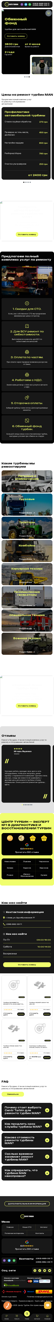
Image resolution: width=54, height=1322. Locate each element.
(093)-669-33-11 (41, 3)
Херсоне (44, 868)
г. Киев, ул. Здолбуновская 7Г (20, 918)
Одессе (27, 868)
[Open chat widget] (47, 1305)
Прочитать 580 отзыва (27, 852)
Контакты (40, 1233)
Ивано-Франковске (27, 875)
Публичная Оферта (9, 1301)
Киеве (10, 868)
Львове (27, 861)
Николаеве (10, 861)
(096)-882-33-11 (41, 5)
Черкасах (44, 861)
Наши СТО (27, 1227)
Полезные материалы (14, 1233)
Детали (21, 1014)
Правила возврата (26, 1301)
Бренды (49, 1301)
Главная (10, 1227)
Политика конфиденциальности (39, 1297)
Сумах (44, 875)
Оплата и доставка (9, 1297)
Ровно (10, 875)
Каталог (43, 1227)
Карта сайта (40, 1301)
